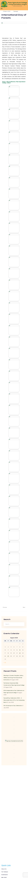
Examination (4, 874)
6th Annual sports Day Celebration (13, 705)
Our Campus (4, 872)
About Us (3, 869)
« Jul (5, 662)
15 (19, 650)
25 (8, 656)
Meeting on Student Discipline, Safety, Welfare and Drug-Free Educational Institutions (13, 677)
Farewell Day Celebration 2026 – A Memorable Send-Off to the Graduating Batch (14, 700)
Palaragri (15, 11)
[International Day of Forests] (2, 602)
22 (20, 653)
